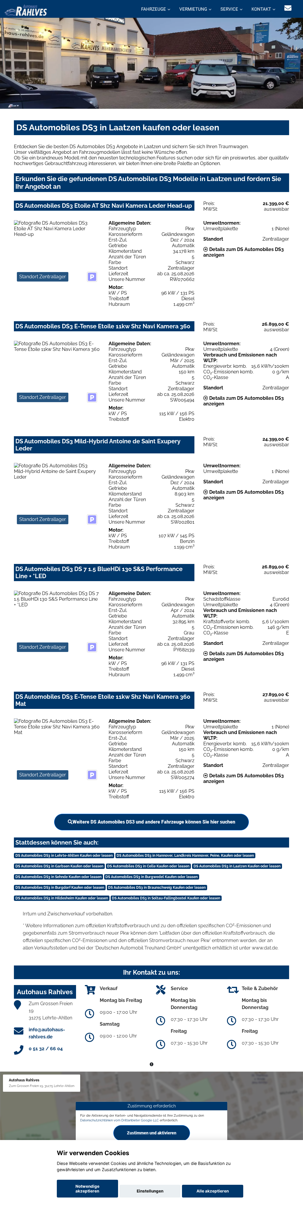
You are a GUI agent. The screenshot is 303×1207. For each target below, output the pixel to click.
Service (229, 9)
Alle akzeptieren (212, 1191)
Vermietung (193, 9)
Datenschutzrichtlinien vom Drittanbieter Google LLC (119, 1120)
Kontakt (261, 9)
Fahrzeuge (153, 9)
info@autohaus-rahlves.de (47, 1033)
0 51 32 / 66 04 (46, 1048)
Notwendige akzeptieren (87, 1188)
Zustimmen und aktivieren (151, 1133)
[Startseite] (25, 9)
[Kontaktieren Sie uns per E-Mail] (287, 8)
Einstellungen (150, 1191)
